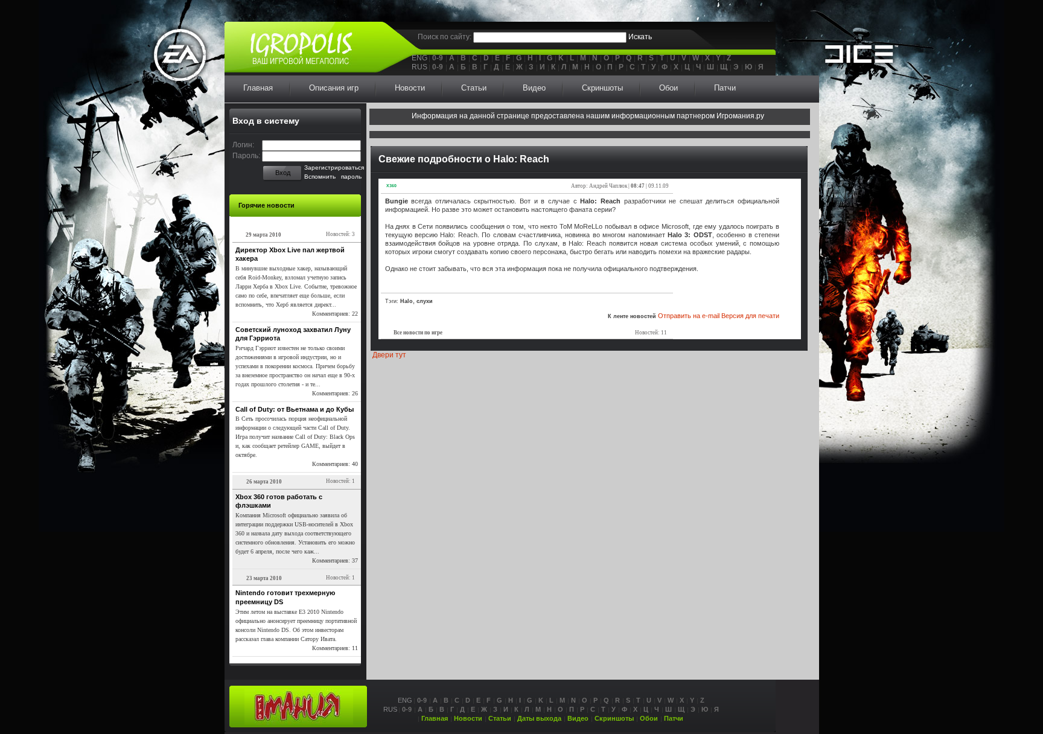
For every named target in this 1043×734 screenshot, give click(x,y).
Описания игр (334, 87)
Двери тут (389, 355)
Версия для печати (750, 315)
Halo (406, 301)
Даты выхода (539, 718)
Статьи (473, 87)
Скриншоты (602, 87)
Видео (534, 87)
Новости (410, 87)
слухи (424, 301)
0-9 (437, 58)
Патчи (725, 87)
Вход (282, 172)
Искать (640, 37)
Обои (668, 87)
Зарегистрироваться (334, 167)
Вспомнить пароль (333, 176)
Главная (258, 87)
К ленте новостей (632, 316)
